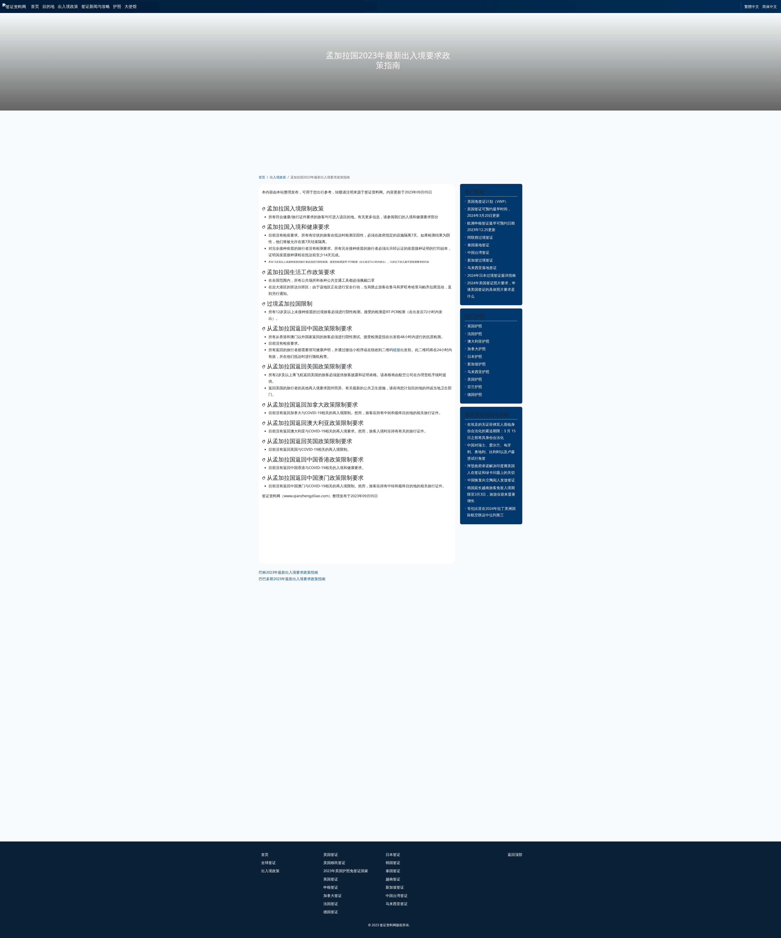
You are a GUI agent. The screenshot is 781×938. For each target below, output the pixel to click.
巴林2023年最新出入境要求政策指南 (288, 572)
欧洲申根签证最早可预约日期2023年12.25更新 (491, 226)
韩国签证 (393, 862)
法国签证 (330, 903)
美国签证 (330, 854)
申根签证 (330, 887)
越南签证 (393, 879)
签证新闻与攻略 (95, 6)
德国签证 (330, 911)
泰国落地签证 (478, 244)
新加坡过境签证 (480, 260)
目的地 (48, 6)
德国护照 (474, 394)
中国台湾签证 (478, 252)
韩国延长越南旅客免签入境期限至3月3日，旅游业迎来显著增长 (491, 494)
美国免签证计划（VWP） (487, 201)
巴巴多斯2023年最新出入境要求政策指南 (292, 578)
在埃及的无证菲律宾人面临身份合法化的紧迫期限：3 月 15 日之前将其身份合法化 (491, 431)
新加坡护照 (476, 364)
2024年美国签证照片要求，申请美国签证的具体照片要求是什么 (491, 289)
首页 (35, 6)
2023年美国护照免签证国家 (345, 870)
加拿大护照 (476, 348)
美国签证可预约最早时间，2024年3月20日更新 (489, 212)
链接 (396, 349)
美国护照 (474, 379)
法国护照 (474, 333)
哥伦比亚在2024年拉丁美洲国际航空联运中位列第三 (491, 511)
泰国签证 (393, 870)
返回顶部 (515, 854)
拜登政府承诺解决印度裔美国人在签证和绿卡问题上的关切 (491, 469)
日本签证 (393, 854)
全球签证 (268, 862)
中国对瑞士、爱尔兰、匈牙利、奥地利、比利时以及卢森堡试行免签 (491, 452)
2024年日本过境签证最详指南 (491, 275)
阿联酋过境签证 (480, 237)
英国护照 (474, 326)
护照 (117, 6)
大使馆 (130, 6)
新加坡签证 (395, 887)
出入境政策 (68, 6)
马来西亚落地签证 (482, 267)
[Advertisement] (390, 142)
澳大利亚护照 (478, 341)
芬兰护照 (474, 386)
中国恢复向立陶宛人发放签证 (491, 480)
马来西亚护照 (478, 371)
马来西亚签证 (397, 903)
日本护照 (474, 356)
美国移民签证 (334, 862)
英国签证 (330, 879)
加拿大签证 (332, 895)
